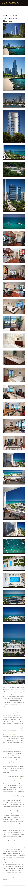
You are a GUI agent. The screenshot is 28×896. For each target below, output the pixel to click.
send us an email (9, 860)
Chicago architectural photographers (12, 734)
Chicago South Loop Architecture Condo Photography (10, 18)
